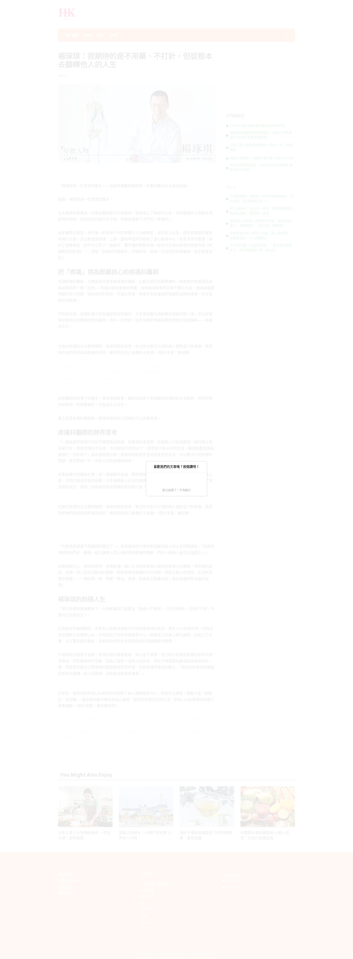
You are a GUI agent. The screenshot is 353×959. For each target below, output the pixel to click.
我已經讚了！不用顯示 (176, 490)
